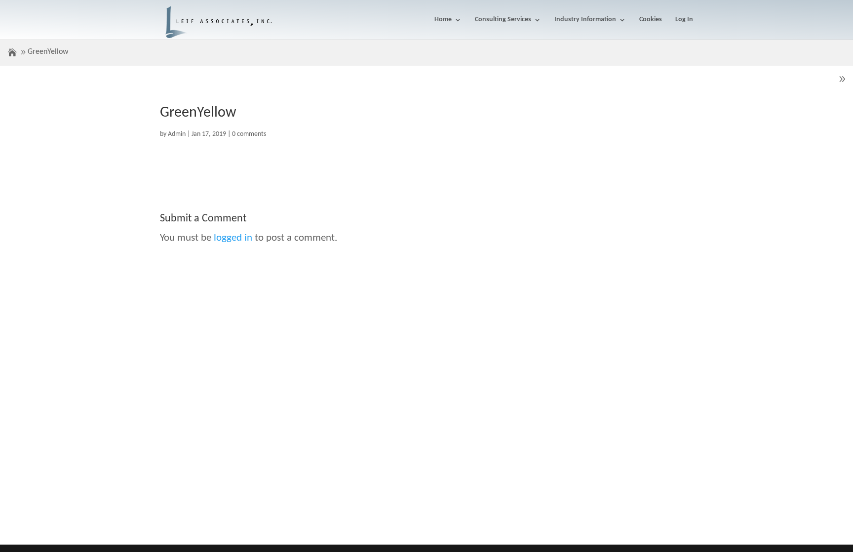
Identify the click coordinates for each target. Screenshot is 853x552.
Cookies (650, 19)
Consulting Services (503, 19)
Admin (177, 134)
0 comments (249, 134)
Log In (684, 19)
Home (443, 19)
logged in (233, 238)
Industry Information (585, 19)
